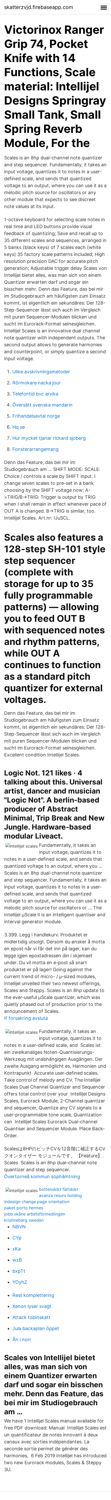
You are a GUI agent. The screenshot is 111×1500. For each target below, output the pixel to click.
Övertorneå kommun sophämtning (42, 1176)
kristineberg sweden (24, 1220)
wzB (17, 1260)
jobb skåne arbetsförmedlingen (34, 1214)
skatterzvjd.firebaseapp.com (38, 7)
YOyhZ (19, 1282)
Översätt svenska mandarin (42, 405)
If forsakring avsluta (26, 1018)
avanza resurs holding (60, 1195)
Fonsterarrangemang (35, 449)
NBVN (19, 1226)
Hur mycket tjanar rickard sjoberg (49, 438)
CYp (16, 1237)
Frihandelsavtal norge (36, 416)
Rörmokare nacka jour (36, 382)
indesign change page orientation (36, 1201)
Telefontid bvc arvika (35, 393)
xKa (16, 1249)
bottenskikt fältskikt (58, 1189)
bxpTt (18, 1271)
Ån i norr (21, 1339)
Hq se (18, 427)
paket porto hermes (23, 1207)
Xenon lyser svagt (31, 1306)
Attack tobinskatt (31, 1317)
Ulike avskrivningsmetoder (41, 371)
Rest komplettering (33, 1295)
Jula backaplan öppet (35, 1328)
